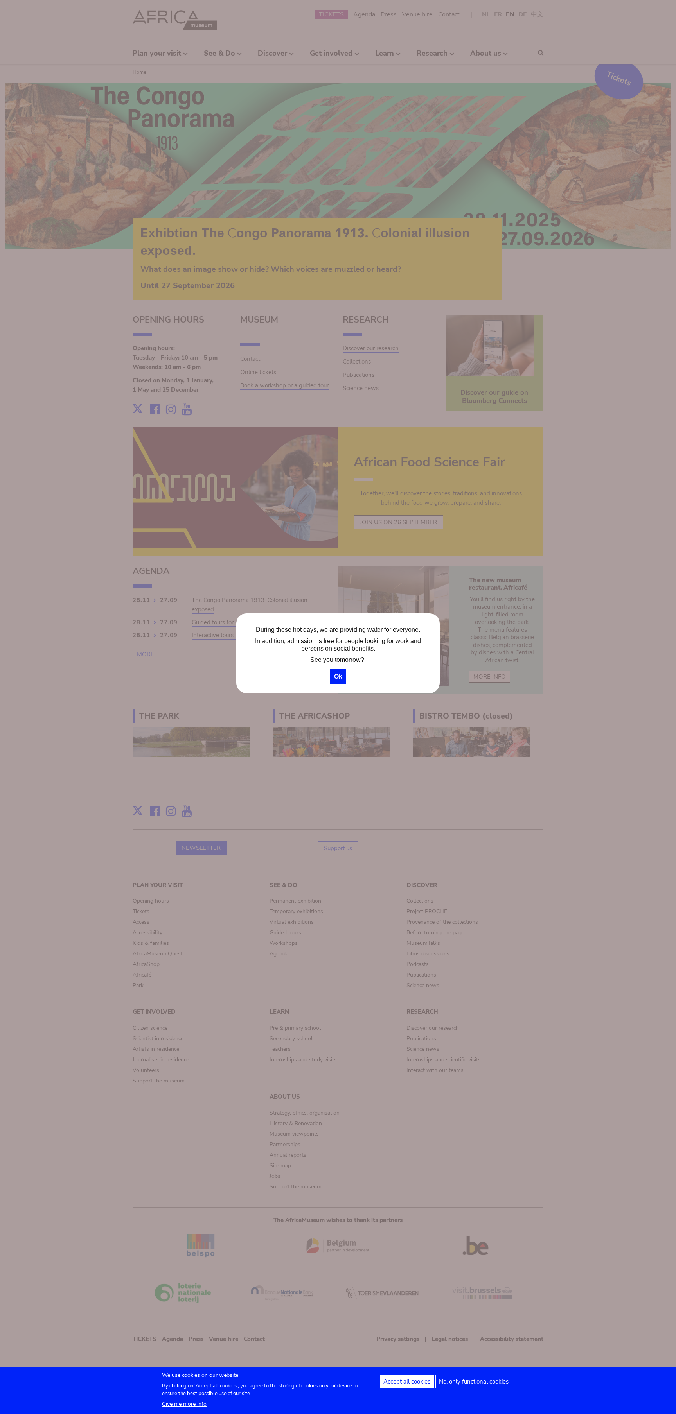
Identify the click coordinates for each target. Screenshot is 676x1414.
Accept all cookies (406, 1381)
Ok (338, 676)
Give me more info (184, 1404)
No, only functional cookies (474, 1381)
